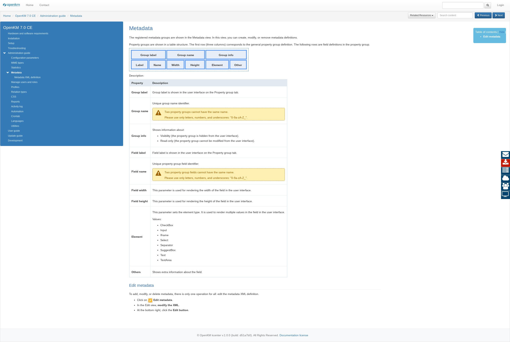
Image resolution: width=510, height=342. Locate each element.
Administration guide (53, 15)
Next (500, 15)
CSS (13, 96)
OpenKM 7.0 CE (25, 15)
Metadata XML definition (27, 77)
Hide (501, 32)
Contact (44, 5)
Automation (17, 111)
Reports (15, 101)
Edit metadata (491, 36)
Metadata (76, 15)
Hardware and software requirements (28, 33)
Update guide (15, 135)
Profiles (15, 87)
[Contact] (505, 155)
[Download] (505, 163)
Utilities (15, 126)
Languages (17, 121)
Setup (11, 43)
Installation (14, 38)
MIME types (17, 62)
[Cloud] (505, 179)
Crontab (15, 116)
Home (29, 5)
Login (500, 5)
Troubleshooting (17, 48)
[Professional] (505, 171)
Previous (484, 15)
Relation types (19, 92)
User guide (14, 130)
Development (15, 140)
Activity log (17, 106)
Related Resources (421, 15)
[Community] (505, 187)
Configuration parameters (25, 57)
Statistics (16, 67)
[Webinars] (505, 195)
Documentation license (294, 335)
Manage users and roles (24, 82)
